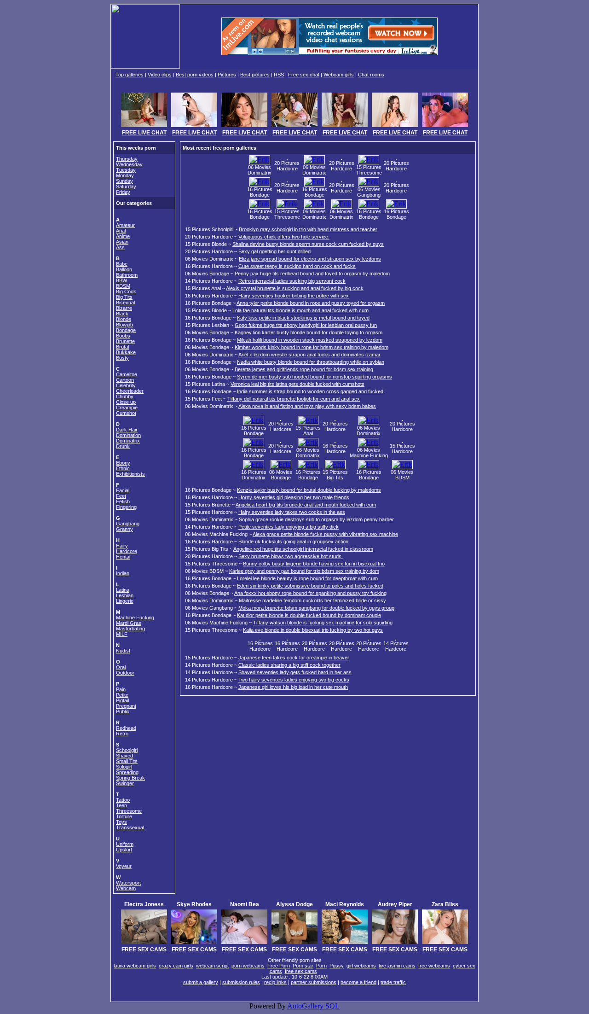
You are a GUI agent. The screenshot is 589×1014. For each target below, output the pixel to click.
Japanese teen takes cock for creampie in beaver (293, 657)
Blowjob (124, 324)
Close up (126, 402)
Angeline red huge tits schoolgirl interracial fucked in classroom (303, 549)
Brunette (125, 341)
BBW (121, 280)
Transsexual (130, 827)
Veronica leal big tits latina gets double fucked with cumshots (297, 384)
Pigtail (122, 700)
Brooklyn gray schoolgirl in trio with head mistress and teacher (308, 229)
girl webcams (361, 965)
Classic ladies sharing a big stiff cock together (289, 665)
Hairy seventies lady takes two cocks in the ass (291, 512)
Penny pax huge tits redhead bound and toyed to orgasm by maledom (312, 273)
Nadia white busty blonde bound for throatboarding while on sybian (310, 362)
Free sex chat (303, 74)
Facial (122, 490)
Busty (122, 358)
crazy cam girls (176, 965)
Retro (122, 733)
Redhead (126, 728)
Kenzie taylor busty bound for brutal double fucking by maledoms (309, 490)
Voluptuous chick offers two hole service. (283, 236)
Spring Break (130, 778)
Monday (125, 175)
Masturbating (130, 628)
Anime (123, 236)
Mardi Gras (128, 623)
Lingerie (124, 601)
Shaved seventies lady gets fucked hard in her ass (295, 672)
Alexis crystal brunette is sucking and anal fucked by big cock (295, 288)
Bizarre (124, 308)
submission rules (241, 982)
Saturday (126, 186)
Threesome (129, 811)
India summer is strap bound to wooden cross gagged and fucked (310, 391)
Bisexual (125, 302)
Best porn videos (195, 74)
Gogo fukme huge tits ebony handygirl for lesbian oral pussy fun (306, 325)
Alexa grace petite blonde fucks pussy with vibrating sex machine (325, 534)
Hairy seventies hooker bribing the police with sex (293, 295)
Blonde (123, 319)
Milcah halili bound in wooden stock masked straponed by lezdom (309, 340)
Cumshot (126, 413)
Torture (124, 816)
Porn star (303, 965)
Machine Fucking (135, 617)
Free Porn (278, 965)
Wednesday (129, 164)
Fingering (126, 507)
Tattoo (123, 800)
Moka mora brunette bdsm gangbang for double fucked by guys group (316, 608)
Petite (122, 695)
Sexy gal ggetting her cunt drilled (274, 251)
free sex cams (301, 971)
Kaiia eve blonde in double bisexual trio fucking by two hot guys (313, 630)
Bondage (126, 330)
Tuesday (126, 170)
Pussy (336, 965)
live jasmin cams (397, 965)
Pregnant (126, 706)
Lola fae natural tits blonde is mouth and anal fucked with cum (300, 310)
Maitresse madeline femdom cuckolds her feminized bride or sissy (312, 600)
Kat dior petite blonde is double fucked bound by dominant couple (309, 615)
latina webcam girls (135, 965)
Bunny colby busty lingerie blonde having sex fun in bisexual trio (314, 563)
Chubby (124, 396)
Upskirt (124, 849)
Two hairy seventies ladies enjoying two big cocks (293, 679)
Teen (121, 805)
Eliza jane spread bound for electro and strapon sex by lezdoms (310, 259)
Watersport (128, 883)
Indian (122, 573)
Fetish (123, 501)
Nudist (123, 650)
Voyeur (124, 866)
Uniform (124, 844)
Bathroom (127, 275)
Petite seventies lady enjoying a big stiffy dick (288, 527)
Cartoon (125, 380)
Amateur (125, 225)
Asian (122, 242)
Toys (121, 822)
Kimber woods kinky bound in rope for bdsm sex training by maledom (311, 347)
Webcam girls (338, 74)
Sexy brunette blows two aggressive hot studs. (290, 556)
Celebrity (126, 385)
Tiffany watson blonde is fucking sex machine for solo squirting (323, 622)
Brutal (122, 347)
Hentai (123, 556)
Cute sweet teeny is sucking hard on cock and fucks (297, 266)
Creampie (127, 407)
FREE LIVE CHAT (144, 132)
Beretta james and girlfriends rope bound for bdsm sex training (304, 369)
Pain (121, 689)
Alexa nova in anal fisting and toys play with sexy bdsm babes (307, 406)
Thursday (127, 159)
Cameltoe (126, 374)
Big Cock (126, 291)
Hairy (122, 545)
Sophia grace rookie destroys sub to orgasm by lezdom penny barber (316, 519)
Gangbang (127, 523)
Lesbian (124, 595)
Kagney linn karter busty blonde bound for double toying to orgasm (308, 332)
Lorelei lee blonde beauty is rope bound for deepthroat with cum (307, 578)
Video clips (160, 74)
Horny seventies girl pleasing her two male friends (293, 497)
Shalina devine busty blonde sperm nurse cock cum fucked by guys (308, 244)
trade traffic (393, 982)
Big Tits (124, 297)
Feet (121, 496)
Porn (321, 965)
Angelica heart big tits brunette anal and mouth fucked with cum (306, 504)
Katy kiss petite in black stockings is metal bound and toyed (303, 318)
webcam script (212, 965)
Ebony (123, 463)
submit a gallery (200, 982)
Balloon (124, 269)
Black (122, 313)
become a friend (358, 982)
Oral (121, 667)
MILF (121, 634)
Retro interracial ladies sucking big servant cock (292, 281)
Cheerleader (130, 391)
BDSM (123, 286)
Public (122, 711)
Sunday (124, 181)
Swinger (125, 783)
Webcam (126, 888)
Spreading (127, 772)
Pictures (227, 74)
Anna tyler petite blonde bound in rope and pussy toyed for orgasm (311, 303)
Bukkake (126, 352)
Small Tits (127, 761)
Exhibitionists (130, 474)
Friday (123, 192)
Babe (121, 264)
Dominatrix (128, 440)
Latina (122, 590)
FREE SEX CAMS (144, 949)
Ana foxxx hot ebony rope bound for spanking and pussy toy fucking (310, 593)
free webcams (434, 965)
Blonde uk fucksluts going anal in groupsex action (293, 541)
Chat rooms (371, 74)
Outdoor (125, 673)
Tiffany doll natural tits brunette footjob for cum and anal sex (293, 399)
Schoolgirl (127, 750)
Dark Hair (127, 429)
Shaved (124, 755)
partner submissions (313, 982)
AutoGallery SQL (313, 1006)
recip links (275, 982)
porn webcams (248, 965)
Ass (120, 247)
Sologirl (124, 766)
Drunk (123, 446)
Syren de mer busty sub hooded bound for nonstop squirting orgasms (314, 376)
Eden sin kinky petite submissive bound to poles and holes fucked (310, 586)
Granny (124, 529)
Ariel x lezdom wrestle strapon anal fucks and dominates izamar (309, 354)
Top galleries (129, 74)
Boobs (123, 335)
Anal (121, 230)
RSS (279, 74)
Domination (128, 435)
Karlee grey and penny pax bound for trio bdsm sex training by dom (304, 571)
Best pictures (255, 74)
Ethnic (123, 468)
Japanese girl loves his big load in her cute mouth (293, 687)
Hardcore (126, 551)
